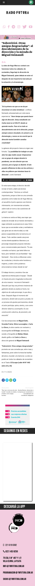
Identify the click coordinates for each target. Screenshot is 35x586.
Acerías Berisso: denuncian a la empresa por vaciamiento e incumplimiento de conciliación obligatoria (25, 392)
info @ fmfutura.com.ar (13, 566)
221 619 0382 (10, 545)
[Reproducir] (4, 180)
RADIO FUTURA (17, 13)
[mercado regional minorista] (17, 425)
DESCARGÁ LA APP (14, 506)
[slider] (30, 179)
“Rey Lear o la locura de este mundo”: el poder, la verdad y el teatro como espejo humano (9, 392)
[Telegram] (13, 27)
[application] (17, 180)
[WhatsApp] (4, 27)
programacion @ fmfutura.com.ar (18, 572)
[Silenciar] (27, 180)
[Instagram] (18, 27)
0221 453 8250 (11, 551)
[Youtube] (30, 27)
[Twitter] (24, 27)
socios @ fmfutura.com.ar (14, 579)
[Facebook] (9, 27)
